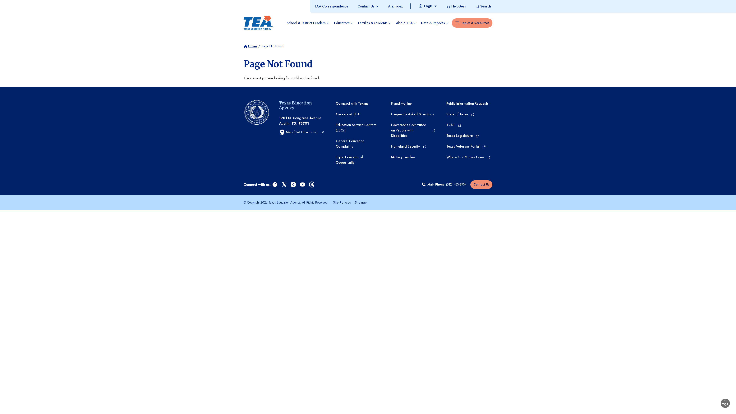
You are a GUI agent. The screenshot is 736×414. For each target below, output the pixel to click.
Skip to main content (16, 3)
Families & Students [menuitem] (373, 23)
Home (252, 46)
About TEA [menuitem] (404, 23)
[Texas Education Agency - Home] (258, 23)
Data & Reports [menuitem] (433, 23)
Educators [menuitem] (342, 23)
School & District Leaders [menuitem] (306, 23)
